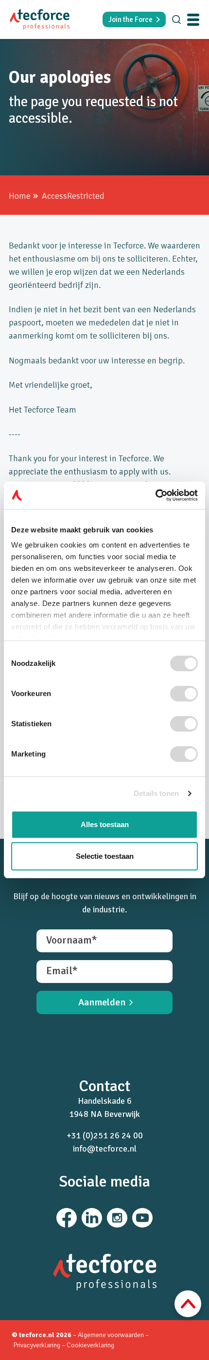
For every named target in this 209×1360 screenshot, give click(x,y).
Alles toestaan (105, 824)
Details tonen (156, 793)
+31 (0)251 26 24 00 (105, 1135)
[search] (176, 19)
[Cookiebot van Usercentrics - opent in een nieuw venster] (155, 495)
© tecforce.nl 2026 (41, 1335)
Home (20, 195)
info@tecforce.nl (105, 1148)
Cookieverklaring (90, 1345)
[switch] (184, 693)
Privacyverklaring (37, 1345)
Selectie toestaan (105, 856)
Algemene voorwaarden (111, 1335)
